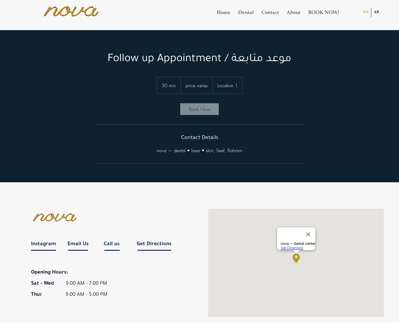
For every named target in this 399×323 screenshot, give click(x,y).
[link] (199, 109)
